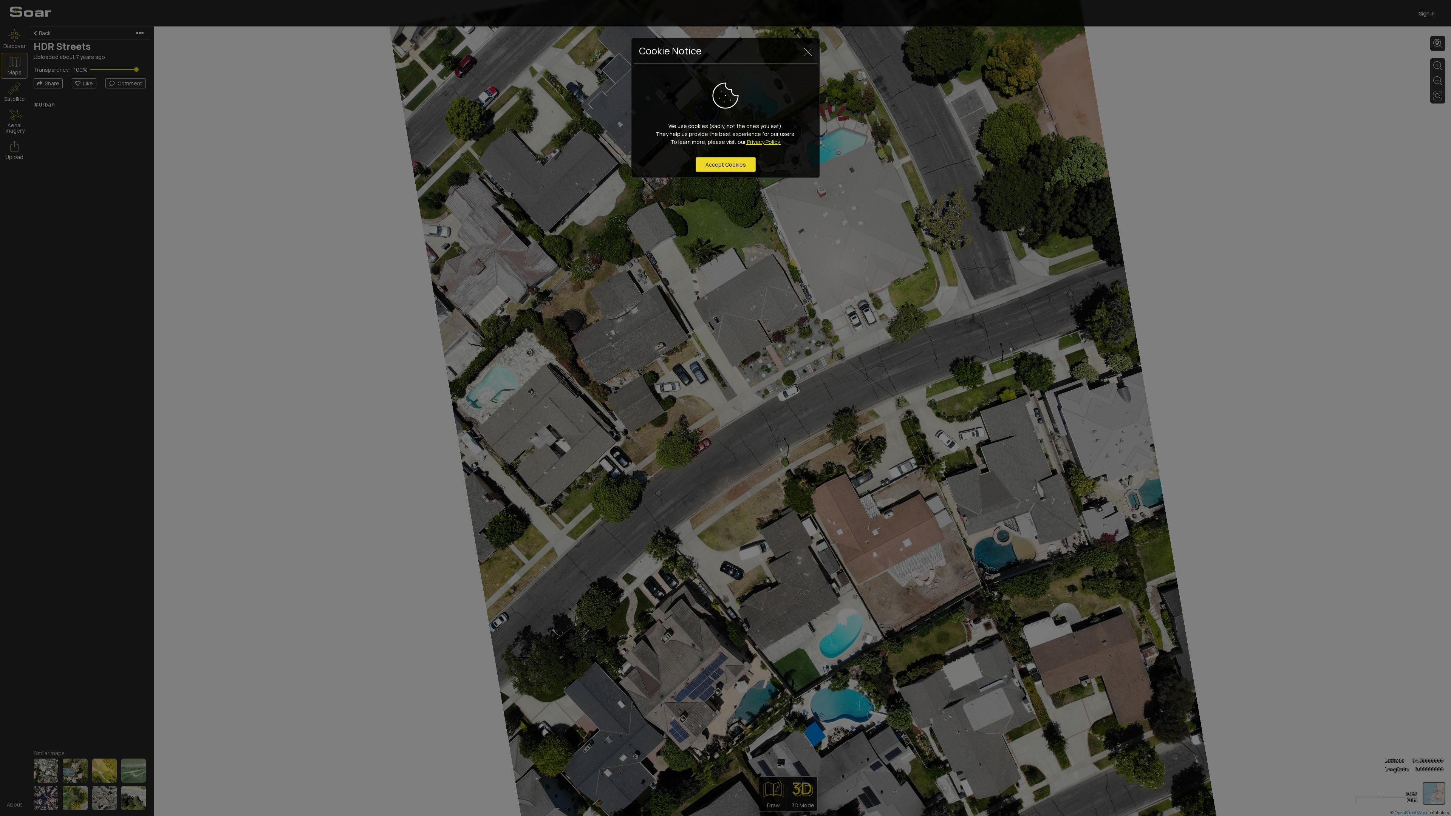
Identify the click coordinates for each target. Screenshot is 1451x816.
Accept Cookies (725, 164)
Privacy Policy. (763, 141)
